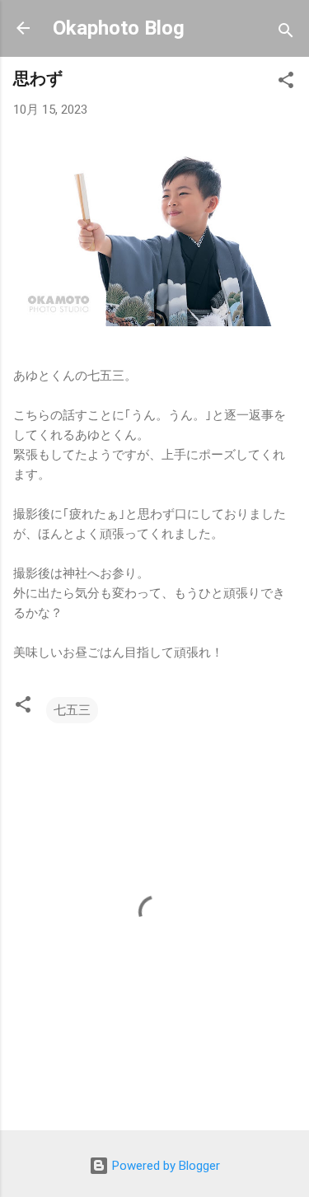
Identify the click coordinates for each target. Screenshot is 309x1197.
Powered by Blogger (164, 1165)
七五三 (72, 710)
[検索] (286, 33)
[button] (286, 83)
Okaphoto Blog (119, 28)
